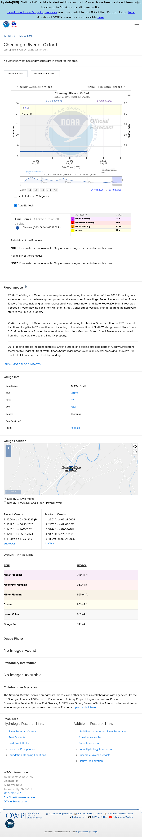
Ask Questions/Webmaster (20, 797)
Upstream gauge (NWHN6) (36, 87)
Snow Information (89, 743)
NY (72, 400)
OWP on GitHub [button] (99, 817)
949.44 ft (82, 624)
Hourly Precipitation (91, 761)
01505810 (75, 428)
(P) (36, 519)
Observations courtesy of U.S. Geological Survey (34, 172)
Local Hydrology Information (96, 749)
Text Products (17, 737)
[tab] (16, 73)
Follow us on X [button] (79, 817)
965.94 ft (82, 594)
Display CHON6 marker (20, 499)
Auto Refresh (25, 205)
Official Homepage (15, 801)
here (131, 12)
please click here (85, 707)
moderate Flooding (15, 584)
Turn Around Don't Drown (89, 813)
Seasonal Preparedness (60, 813)
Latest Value (11, 614)
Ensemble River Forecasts (94, 755)
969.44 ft (82, 575)
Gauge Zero (11, 624)
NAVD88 (82, 565)
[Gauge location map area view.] (134, 452)
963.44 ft (82, 604)
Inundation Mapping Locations (27, 755)
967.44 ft (82, 584)
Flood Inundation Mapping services (32, 12)
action (8, 604)
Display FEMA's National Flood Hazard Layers (34, 503)
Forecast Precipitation (22, 749)
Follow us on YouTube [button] (122, 817)
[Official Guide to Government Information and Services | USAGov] (23, 823)
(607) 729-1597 (12, 793)
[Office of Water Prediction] (23, 815)
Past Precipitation (19, 743)
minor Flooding (13, 594)
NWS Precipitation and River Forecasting (103, 731)
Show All (9, 543)
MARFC (9, 36)
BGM (19, 36)
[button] (138, 3)
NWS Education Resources (120, 813)
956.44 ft (82, 614)
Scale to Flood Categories (33, 196)
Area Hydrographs (90, 737)
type (7, 565)
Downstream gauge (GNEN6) (104, 87)
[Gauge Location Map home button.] (134, 446)
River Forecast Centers (23, 731)
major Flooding (13, 575)
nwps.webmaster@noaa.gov (87, 832)
